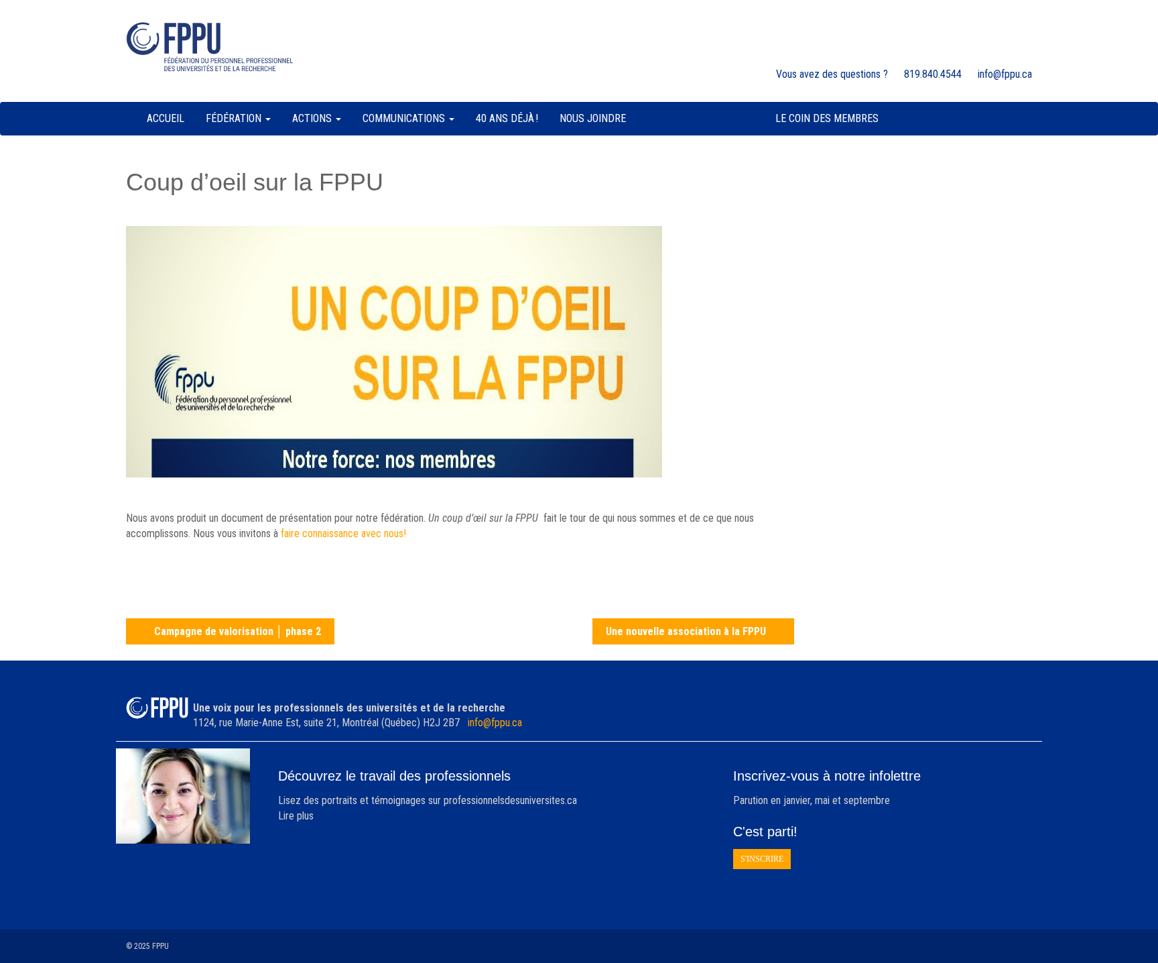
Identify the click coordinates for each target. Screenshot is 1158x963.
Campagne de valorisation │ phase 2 (237, 631)
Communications (405, 118)
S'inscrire (762, 859)
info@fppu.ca (495, 722)
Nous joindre (593, 118)
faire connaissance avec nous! (343, 533)
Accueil (165, 118)
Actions (313, 118)
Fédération (235, 118)
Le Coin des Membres (827, 118)
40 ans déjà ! (507, 118)
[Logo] (210, 46)
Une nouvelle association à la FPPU (686, 631)
